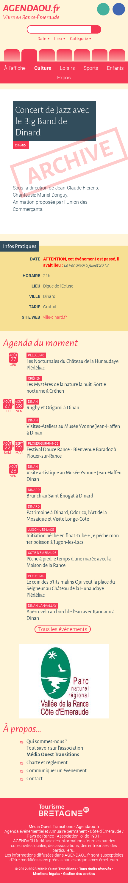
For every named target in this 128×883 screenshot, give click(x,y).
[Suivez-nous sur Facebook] (119, 9)
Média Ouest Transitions (57, 869)
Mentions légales (46, 874)
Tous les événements (62, 629)
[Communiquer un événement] (103, 9)
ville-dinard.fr (55, 317)
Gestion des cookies (79, 874)
